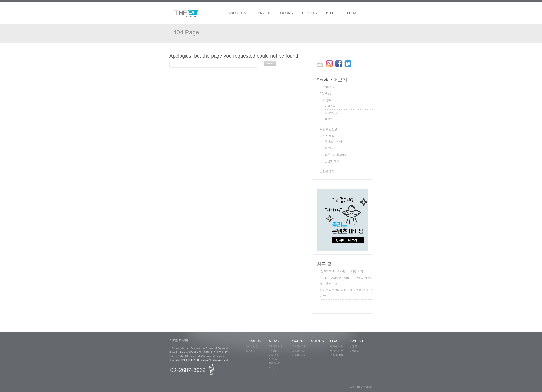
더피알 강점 (253, 346)
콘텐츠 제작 (327, 135)
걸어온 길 (252, 350)
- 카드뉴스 (329, 148)
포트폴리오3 (298, 354)
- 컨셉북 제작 (331, 161)
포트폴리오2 (300, 350)
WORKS (286, 13)
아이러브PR (336, 350)
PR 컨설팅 (326, 93)
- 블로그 (328, 119)
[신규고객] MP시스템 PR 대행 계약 (341, 271)
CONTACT (353, 13)
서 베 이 (274, 367)
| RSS (359, 386)
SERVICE (263, 13)
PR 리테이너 (327, 87)
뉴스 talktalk (336, 354)
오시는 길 (355, 350)
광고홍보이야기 (338, 346)
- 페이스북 (329, 106)
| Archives (367, 386)
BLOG (330, 13)
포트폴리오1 (300, 346)
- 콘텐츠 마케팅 (332, 141)
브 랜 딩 (274, 359)
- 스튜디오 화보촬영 (335, 154)
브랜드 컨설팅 (328, 129)
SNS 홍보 (326, 100)
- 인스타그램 (330, 112)
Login (353, 386)
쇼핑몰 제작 (327, 171)
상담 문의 (355, 346)
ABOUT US (237, 13)
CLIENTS (309, 13)
